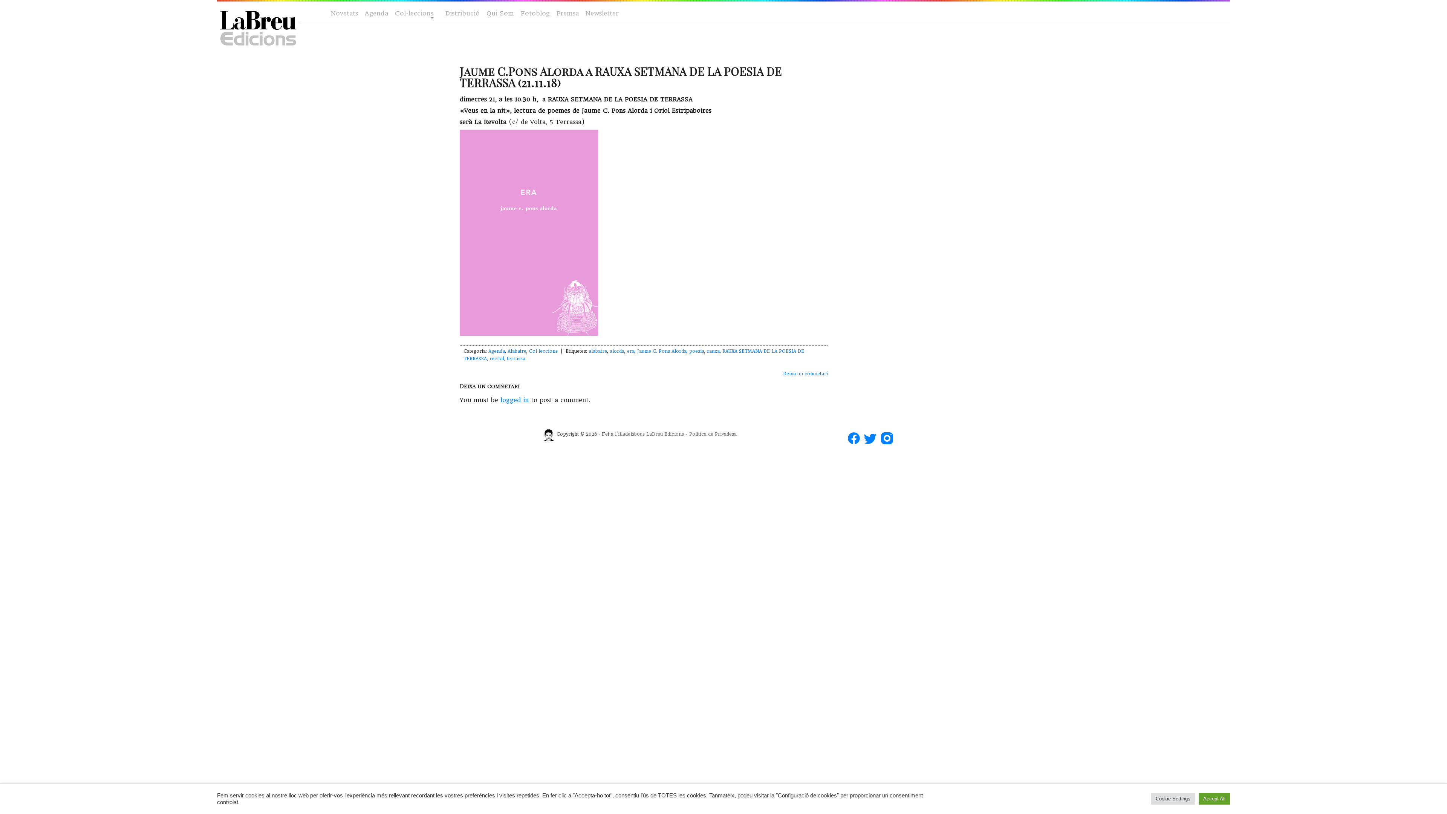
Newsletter (602, 13)
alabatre (598, 351)
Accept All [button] (1214, 799)
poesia (696, 351)
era (631, 351)
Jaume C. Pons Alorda (662, 351)
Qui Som (500, 13)
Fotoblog (535, 13)
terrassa (516, 358)
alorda (617, 351)
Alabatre (517, 351)
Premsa (568, 13)
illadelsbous (631, 434)
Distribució (462, 13)
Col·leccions (413, 14)
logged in (514, 400)
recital (496, 358)
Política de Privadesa (713, 434)
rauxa (713, 351)
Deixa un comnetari (805, 373)
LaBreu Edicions (665, 434)
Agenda (376, 13)
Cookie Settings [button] (1173, 799)
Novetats (344, 13)
